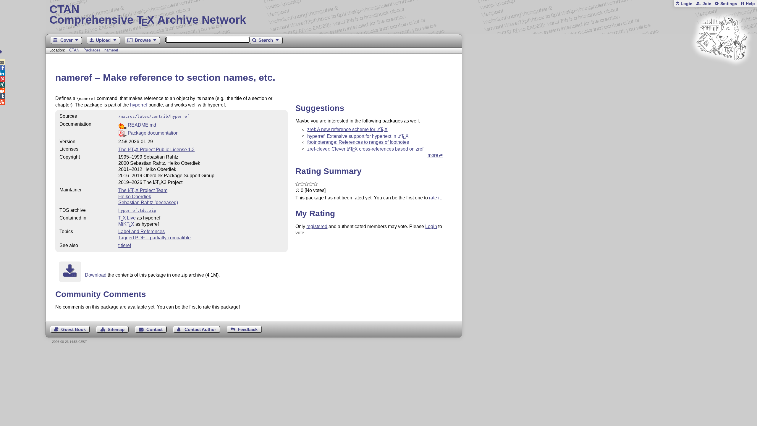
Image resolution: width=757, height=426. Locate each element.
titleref (124, 245)
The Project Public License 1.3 (156, 149)
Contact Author (200, 329)
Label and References (141, 231)
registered (316, 226)
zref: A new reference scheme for (347, 129)
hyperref (138, 104)
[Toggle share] (2, 52)
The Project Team (142, 190)
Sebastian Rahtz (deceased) (148, 202)
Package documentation (153, 132)
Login (687, 3)
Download (95, 274)
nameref (111, 50)
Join (707, 3)
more (433, 155)
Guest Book (73, 329)
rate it (435, 197)
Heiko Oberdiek (134, 196)
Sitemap (116, 329)
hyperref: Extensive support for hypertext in (357, 135)
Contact (154, 329)
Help (750, 3)
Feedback (248, 329)
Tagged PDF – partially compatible (154, 237)
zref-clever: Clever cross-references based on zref (365, 148)
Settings (728, 3)
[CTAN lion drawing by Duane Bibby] (721, 71)
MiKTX (126, 224)
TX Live (127, 217)
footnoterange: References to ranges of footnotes (358, 142)
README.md (142, 125)
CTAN (74, 50)
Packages (92, 50)
